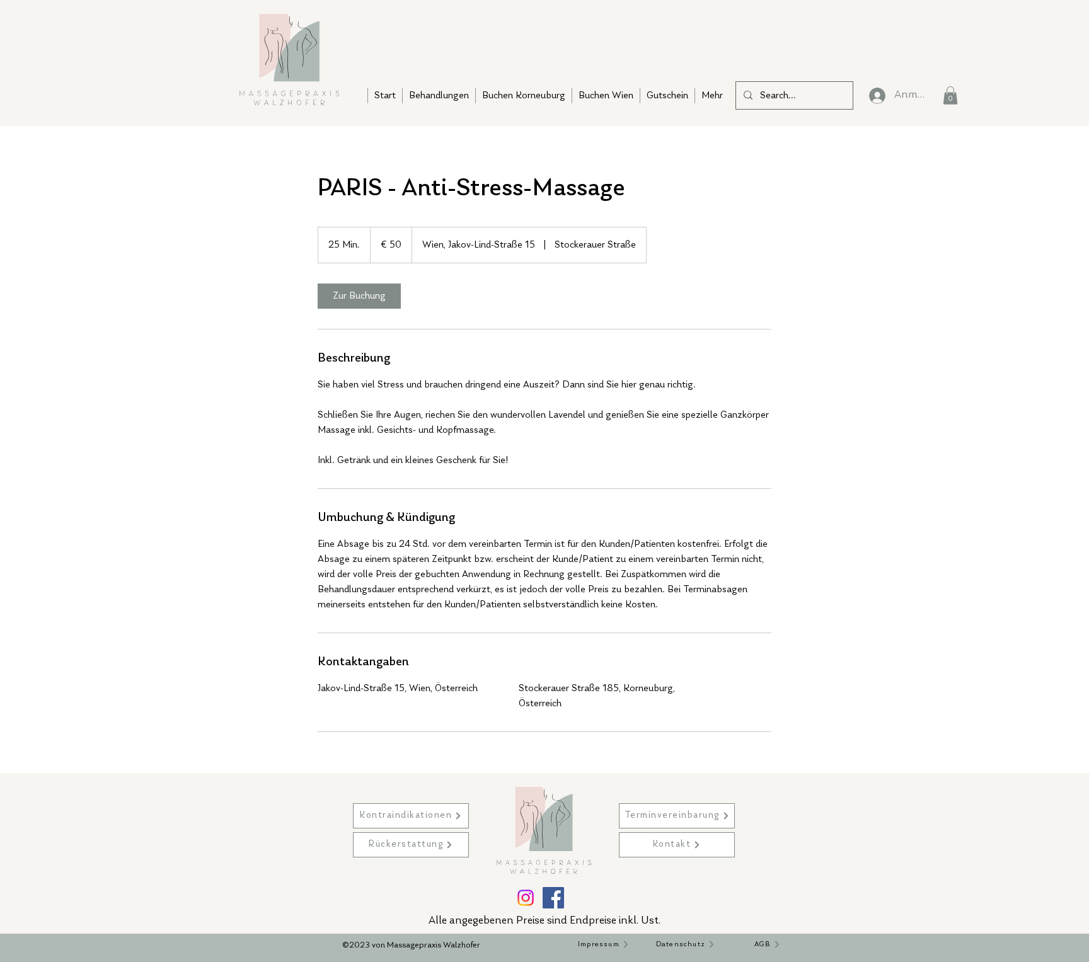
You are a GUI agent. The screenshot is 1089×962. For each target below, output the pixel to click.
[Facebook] (553, 897)
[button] (950, 95)
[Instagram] (525, 897)
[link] (359, 296)
